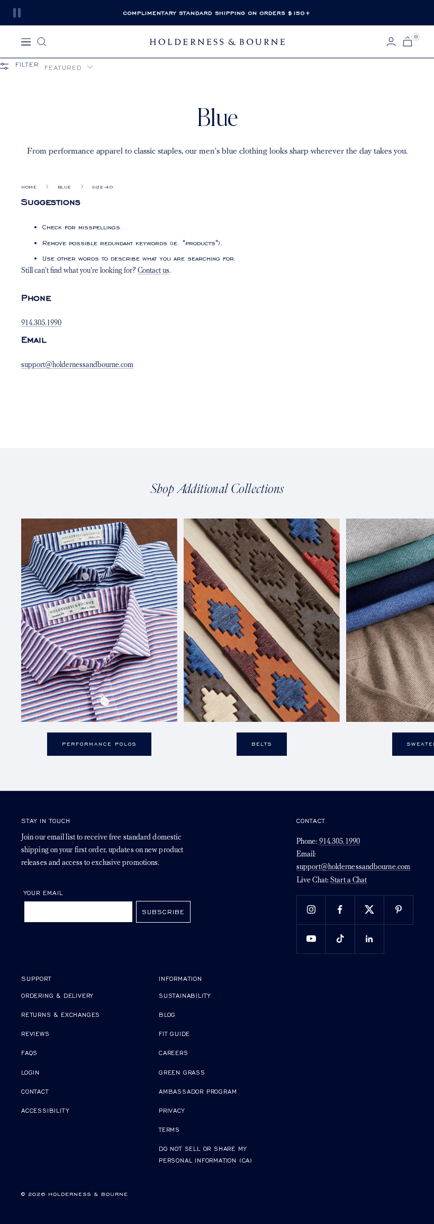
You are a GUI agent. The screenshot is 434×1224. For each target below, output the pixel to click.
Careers (173, 1053)
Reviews (35, 1034)
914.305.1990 (41, 323)
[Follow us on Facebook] (340, 909)
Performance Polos (99, 743)
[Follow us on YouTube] (311, 938)
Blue (64, 187)
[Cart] (407, 42)
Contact (35, 1091)
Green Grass (182, 1072)
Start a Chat (348, 881)
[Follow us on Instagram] (311, 909)
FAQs (29, 1053)
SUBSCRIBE (163, 911)
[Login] (391, 41)
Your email (44, 893)
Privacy (172, 1110)
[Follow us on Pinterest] (398, 909)
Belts (261, 743)
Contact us (153, 271)
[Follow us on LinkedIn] (369, 938)
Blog (167, 1014)
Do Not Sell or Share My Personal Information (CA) (205, 1154)
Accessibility (45, 1110)
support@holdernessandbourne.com (77, 365)
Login (30, 1072)
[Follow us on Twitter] (369, 909)
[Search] (42, 42)
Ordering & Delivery (57, 995)
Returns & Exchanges (60, 1014)
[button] (68, 67)
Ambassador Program (198, 1091)
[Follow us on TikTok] (340, 938)
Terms (169, 1129)
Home (29, 187)
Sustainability (185, 995)
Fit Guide (174, 1034)
